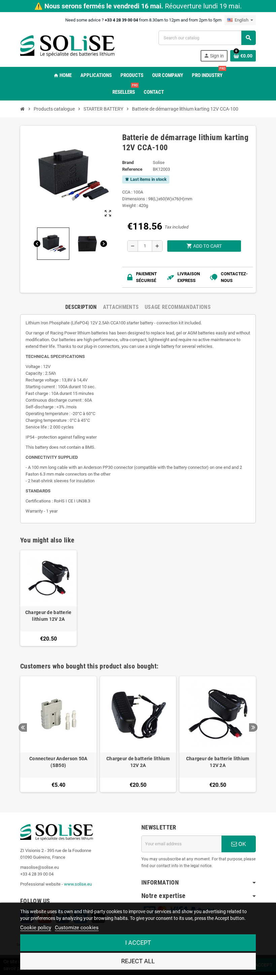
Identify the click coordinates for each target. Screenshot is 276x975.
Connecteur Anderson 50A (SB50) (58, 762)
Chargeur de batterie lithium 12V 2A (48, 616)
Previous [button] (23, 727)
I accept (138, 942)
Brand (128, 162)
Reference (132, 169)
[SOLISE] (67, 45)
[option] (58, 734)
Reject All (138, 961)
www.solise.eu (78, 884)
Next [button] (253, 727)
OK (241, 844)
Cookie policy (35, 928)
